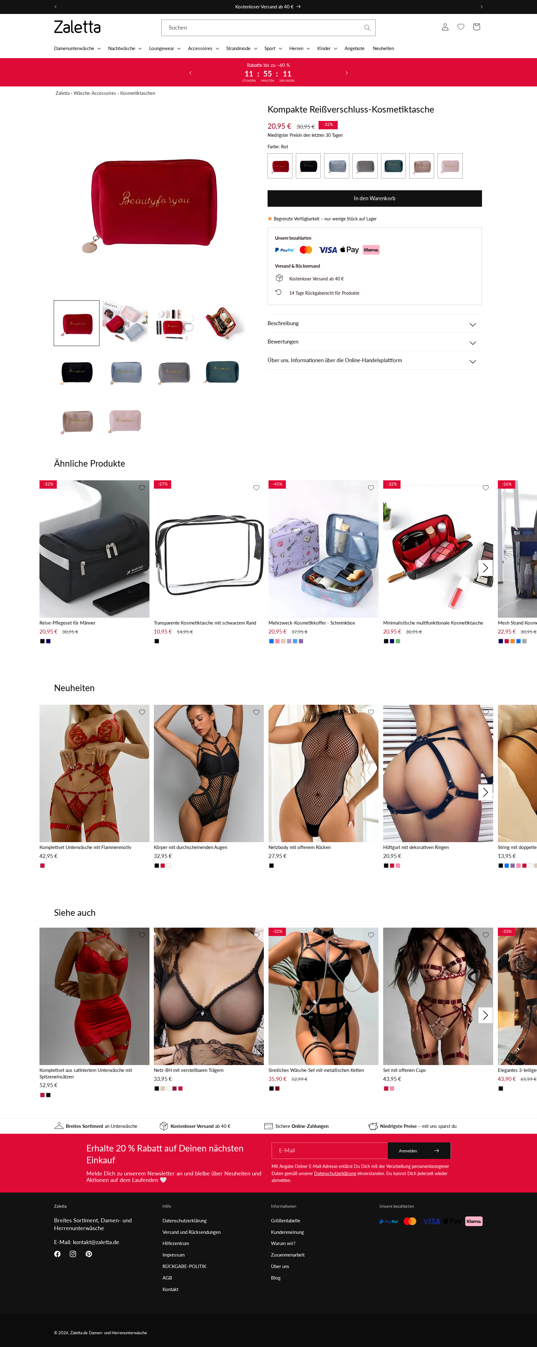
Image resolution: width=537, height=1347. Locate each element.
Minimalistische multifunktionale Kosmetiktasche (433, 622)
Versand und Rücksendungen (192, 1232)
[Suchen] (367, 28)
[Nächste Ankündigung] (481, 7)
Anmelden (408, 1150)
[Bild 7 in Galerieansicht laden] (173, 371)
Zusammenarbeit (288, 1254)
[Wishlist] (461, 27)
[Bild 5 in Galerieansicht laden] (76, 371)
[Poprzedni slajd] (190, 72)
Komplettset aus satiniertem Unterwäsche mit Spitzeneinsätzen (85, 1073)
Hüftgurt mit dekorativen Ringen (416, 847)
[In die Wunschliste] (142, 487)
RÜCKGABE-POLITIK (184, 1266)
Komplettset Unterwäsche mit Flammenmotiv (85, 847)
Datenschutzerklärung (335, 1173)
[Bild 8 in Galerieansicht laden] (222, 371)
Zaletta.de (79, 1333)
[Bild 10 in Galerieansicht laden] (125, 420)
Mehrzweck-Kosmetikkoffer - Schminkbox (311, 622)
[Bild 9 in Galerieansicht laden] (76, 420)
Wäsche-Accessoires (95, 93)
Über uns (280, 1266)
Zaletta (63, 93)
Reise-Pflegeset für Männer (67, 622)
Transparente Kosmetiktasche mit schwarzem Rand (205, 622)
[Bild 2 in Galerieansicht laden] (125, 323)
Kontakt (170, 1289)
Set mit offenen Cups (404, 1070)
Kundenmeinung (287, 1232)
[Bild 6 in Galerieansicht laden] (125, 371)
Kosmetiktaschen (137, 93)
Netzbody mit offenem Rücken (299, 847)
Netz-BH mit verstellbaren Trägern (188, 1070)
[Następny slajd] (346, 72)
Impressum (174, 1254)
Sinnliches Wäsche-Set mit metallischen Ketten (316, 1070)
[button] (77, 48)
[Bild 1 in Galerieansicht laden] (76, 323)
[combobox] (268, 28)
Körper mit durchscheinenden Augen (190, 847)
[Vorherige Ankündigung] (55, 7)
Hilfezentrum (176, 1243)
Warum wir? (283, 1243)
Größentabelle (285, 1220)
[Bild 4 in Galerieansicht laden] (222, 323)
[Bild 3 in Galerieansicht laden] (173, 323)
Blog (276, 1277)
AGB (167, 1277)
